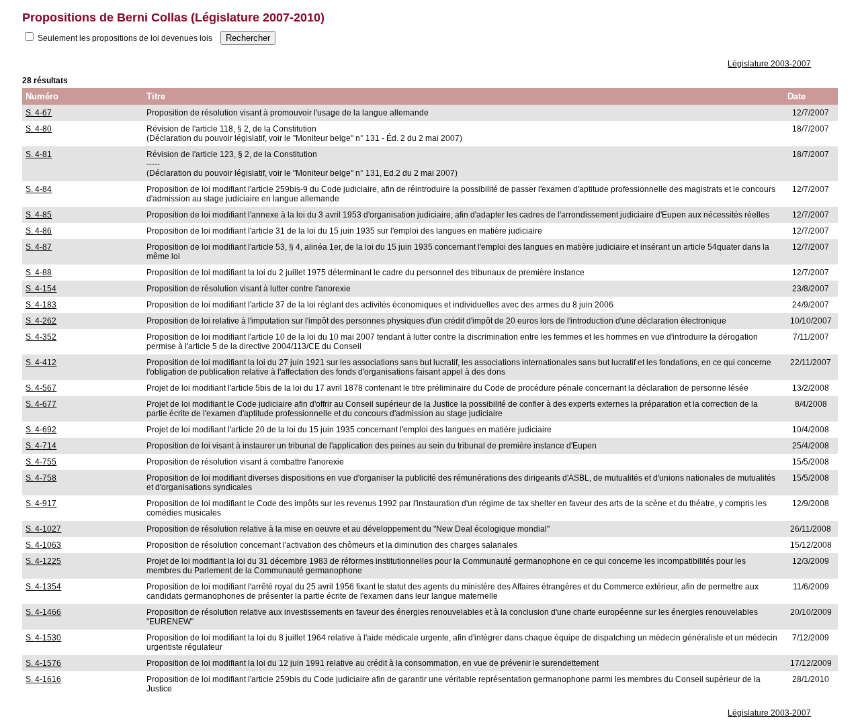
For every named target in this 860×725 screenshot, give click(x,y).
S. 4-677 (41, 404)
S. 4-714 (41, 445)
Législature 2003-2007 (769, 63)
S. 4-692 (41, 429)
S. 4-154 (41, 288)
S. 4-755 (41, 462)
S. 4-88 (39, 272)
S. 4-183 (41, 304)
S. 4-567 (41, 388)
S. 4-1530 (43, 637)
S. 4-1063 (43, 545)
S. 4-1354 (43, 586)
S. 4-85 (39, 215)
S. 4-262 (41, 321)
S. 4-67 (39, 112)
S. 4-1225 (43, 561)
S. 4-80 (39, 129)
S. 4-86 (39, 231)
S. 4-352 (41, 337)
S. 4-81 (39, 154)
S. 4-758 (41, 478)
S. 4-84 (39, 189)
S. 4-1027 (43, 529)
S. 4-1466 (43, 612)
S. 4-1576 (43, 663)
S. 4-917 (41, 503)
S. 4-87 (39, 247)
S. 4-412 (41, 362)
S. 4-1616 (43, 679)
